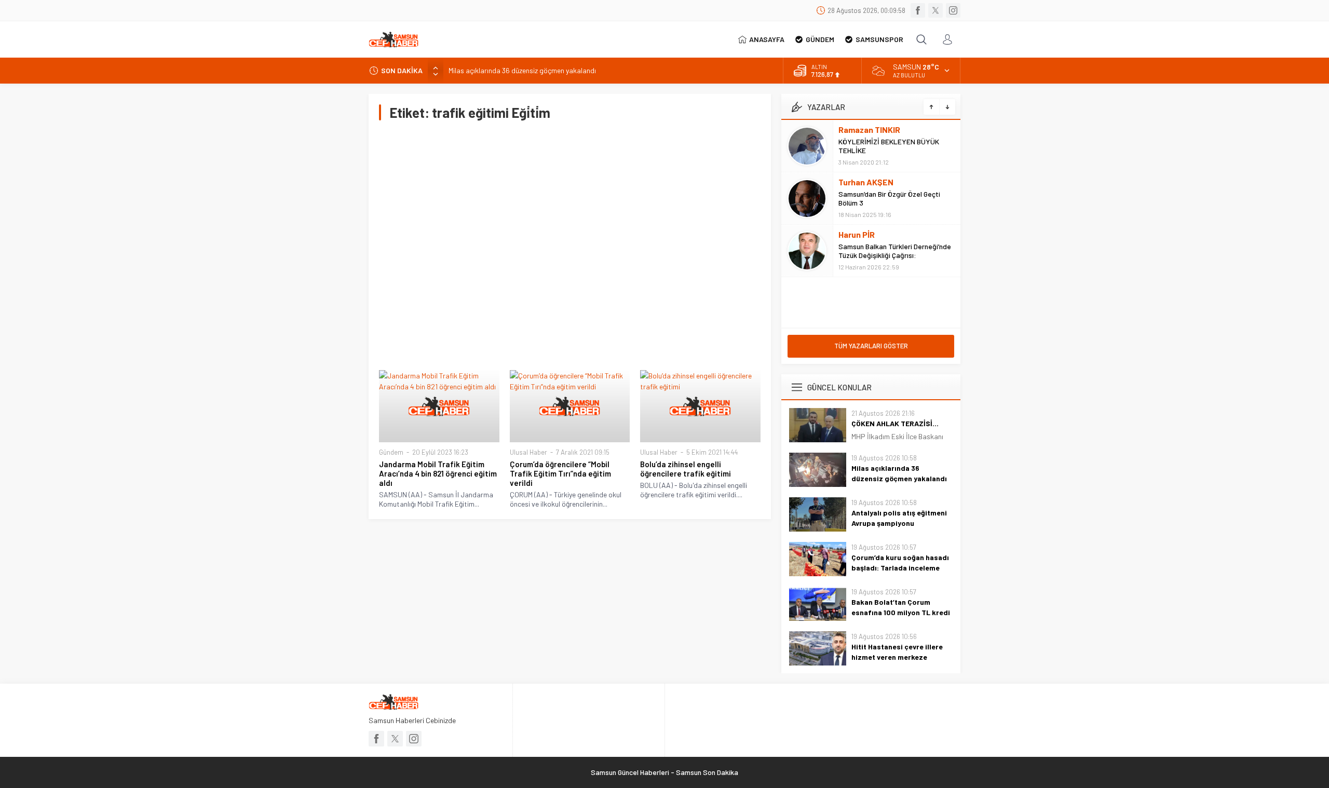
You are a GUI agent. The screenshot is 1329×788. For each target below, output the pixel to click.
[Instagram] (953, 10)
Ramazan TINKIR (869, 129)
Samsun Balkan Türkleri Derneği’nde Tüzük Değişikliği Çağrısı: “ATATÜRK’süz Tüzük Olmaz (894, 255)
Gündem (391, 452)
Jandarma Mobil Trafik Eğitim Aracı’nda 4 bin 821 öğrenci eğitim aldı (438, 473)
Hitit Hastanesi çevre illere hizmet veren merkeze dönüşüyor (897, 657)
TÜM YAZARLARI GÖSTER (871, 346)
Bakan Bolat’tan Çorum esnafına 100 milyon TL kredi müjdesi (900, 612)
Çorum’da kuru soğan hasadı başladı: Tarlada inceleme (900, 562)
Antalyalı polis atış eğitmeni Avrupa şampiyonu (899, 517)
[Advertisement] (570, 245)
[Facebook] (918, 10)
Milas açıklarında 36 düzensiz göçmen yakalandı (522, 70)
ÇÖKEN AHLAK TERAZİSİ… (895, 423)
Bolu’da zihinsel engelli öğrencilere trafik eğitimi (685, 468)
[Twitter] (935, 10)
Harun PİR (856, 234)
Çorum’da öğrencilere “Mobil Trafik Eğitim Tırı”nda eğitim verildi (560, 473)
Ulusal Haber (528, 452)
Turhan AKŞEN (865, 182)
